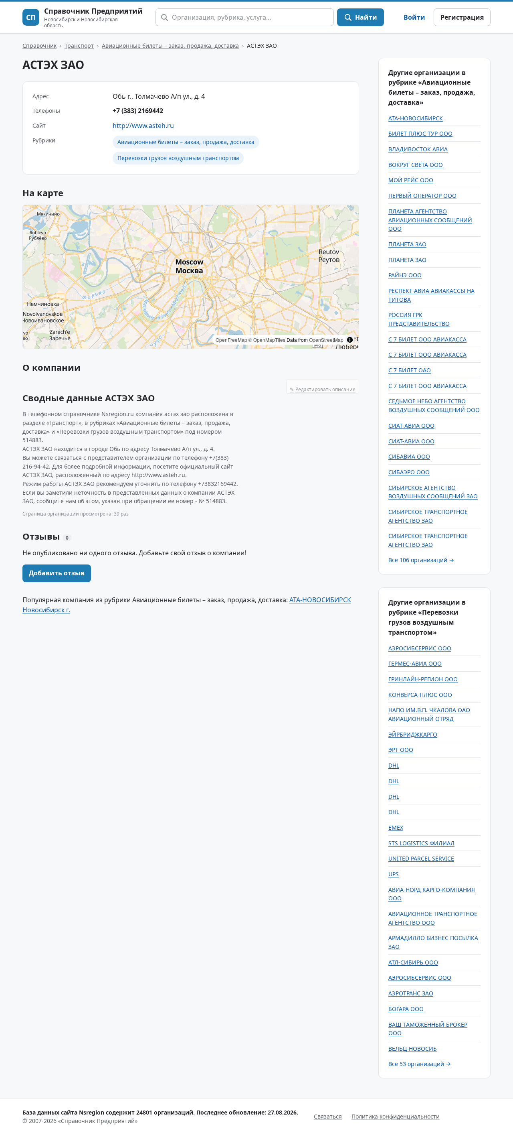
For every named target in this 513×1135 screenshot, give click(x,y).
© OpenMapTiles (266, 339)
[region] (191, 277)
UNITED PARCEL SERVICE (421, 858)
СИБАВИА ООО (409, 456)
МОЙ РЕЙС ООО (410, 180)
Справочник (39, 45)
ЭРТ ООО (400, 749)
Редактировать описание (322, 389)
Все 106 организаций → (421, 560)
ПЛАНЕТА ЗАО (407, 244)
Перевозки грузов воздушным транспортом (178, 158)
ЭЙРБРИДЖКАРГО (412, 734)
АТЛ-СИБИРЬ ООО (413, 962)
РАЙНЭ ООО (405, 275)
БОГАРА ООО (406, 1009)
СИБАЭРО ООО (409, 472)
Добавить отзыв (57, 573)
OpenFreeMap (231, 339)
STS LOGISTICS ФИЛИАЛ (421, 843)
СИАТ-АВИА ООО (411, 425)
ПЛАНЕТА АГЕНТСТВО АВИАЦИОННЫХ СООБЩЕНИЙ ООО (430, 219)
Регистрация (462, 17)
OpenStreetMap (326, 339)
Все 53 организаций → (419, 1064)
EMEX (395, 827)
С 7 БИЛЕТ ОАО (409, 370)
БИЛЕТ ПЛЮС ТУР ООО (420, 133)
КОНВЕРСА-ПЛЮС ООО (420, 694)
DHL (393, 765)
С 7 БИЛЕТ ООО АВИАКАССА (427, 339)
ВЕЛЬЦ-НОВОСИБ (412, 1048)
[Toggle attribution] (350, 340)
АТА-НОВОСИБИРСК (415, 118)
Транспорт (79, 45)
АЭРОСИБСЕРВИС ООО (419, 648)
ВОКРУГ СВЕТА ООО (415, 165)
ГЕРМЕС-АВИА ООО (415, 663)
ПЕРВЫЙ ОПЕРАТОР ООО (422, 195)
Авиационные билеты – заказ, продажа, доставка (170, 45)
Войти (414, 17)
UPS (393, 874)
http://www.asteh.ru (143, 125)
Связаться (328, 1116)
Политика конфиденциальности (395, 1116)
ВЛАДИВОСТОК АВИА (418, 149)
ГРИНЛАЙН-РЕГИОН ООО (423, 679)
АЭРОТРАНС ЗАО (410, 993)
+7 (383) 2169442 (138, 110)
